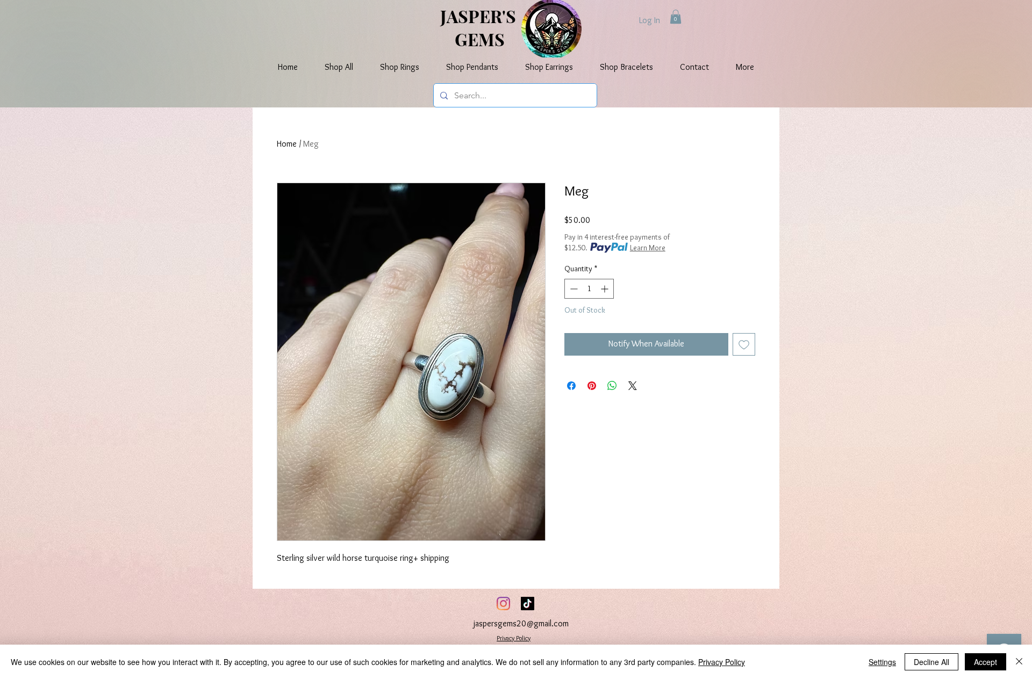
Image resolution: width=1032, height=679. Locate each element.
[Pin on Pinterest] (591, 385)
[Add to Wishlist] (744, 344)
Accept (985, 661)
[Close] (1019, 661)
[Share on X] (632, 385)
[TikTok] (527, 603)
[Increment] (605, 288)
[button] (676, 17)
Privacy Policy (514, 638)
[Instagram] (503, 603)
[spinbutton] (589, 288)
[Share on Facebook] (571, 385)
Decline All (931, 661)
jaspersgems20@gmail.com (521, 623)
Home (287, 144)
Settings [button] (882, 661)
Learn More (647, 247)
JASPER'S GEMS (480, 27)
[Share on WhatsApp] (612, 385)
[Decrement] (572, 288)
